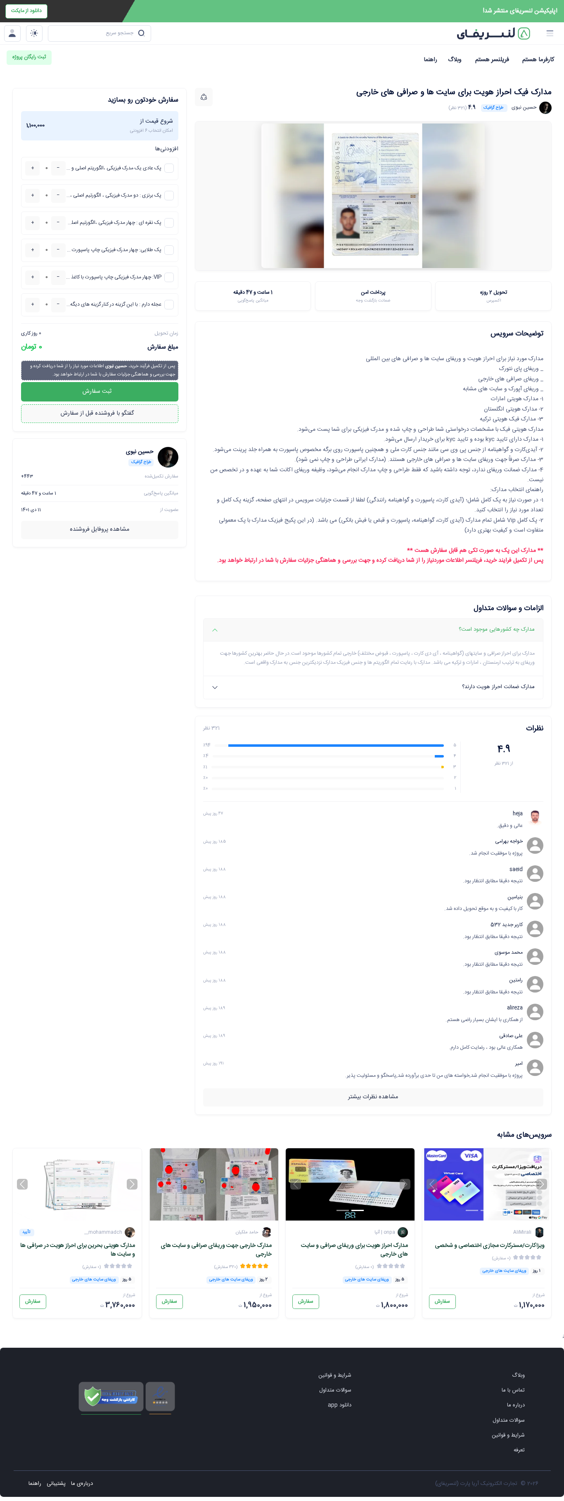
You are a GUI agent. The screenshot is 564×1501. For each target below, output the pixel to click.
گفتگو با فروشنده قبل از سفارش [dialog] (98, 413)
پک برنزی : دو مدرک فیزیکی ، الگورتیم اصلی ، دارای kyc (113, 195)
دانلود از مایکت (26, 11)
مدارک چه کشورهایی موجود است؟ (497, 629)
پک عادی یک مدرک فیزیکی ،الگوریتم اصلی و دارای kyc (113, 168)
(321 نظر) (457, 108)
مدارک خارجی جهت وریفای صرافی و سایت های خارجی (216, 1250)
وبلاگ (518, 1375)
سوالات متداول (509, 1420)
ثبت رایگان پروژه (29, 57)
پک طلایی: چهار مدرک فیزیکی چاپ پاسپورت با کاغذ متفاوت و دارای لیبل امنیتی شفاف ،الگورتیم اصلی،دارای (113, 250)
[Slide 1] (501, 1210)
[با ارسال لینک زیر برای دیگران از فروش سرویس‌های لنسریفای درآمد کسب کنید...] (204, 97)
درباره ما (516, 1405)
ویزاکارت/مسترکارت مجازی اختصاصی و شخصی (490, 1246)
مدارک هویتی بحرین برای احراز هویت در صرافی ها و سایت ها (77, 1250)
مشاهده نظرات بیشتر (373, 1097)
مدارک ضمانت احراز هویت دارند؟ (498, 686)
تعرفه (519, 1450)
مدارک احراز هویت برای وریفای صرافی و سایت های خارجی (354, 1250)
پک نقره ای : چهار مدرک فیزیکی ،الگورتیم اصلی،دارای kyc (113, 222)
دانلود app (339, 1405)
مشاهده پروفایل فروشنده (99, 530)
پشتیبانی (56, 1483)
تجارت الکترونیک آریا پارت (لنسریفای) (476, 1483)
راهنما (34, 1483)
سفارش (442, 1301)
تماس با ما (513, 1390)
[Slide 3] (472, 1210)
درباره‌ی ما (82, 1483)
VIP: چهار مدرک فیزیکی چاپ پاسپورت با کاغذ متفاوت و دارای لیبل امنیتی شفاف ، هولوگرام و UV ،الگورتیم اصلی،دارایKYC (113, 277)
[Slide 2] (487, 1210)
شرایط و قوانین (508, 1435)
